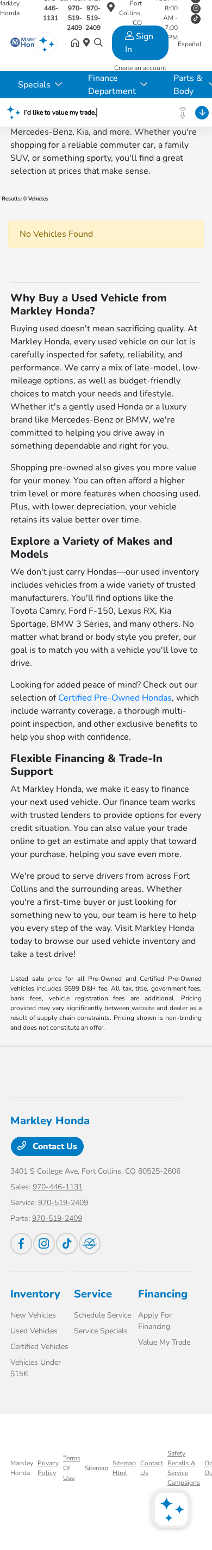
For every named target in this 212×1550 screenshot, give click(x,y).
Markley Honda (21, 1468)
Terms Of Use (71, 1468)
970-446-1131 (58, 1187)
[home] (77, 43)
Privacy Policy (48, 1468)
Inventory (35, 1294)
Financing (163, 1294)
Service (93, 1294)
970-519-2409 (63, 1203)
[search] (98, 43)
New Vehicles (33, 1315)
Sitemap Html (124, 1468)
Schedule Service (102, 1315)
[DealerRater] (90, 1244)
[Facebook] (21, 1244)
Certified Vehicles (39, 1346)
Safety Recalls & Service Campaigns (183, 1468)
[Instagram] (196, 9)
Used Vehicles (34, 1331)
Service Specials (101, 1331)
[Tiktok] (67, 1244)
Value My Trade (164, 1342)
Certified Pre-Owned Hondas (115, 698)
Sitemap (96, 1468)
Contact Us (53, 1146)
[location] (111, 9)
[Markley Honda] (26, 43)
